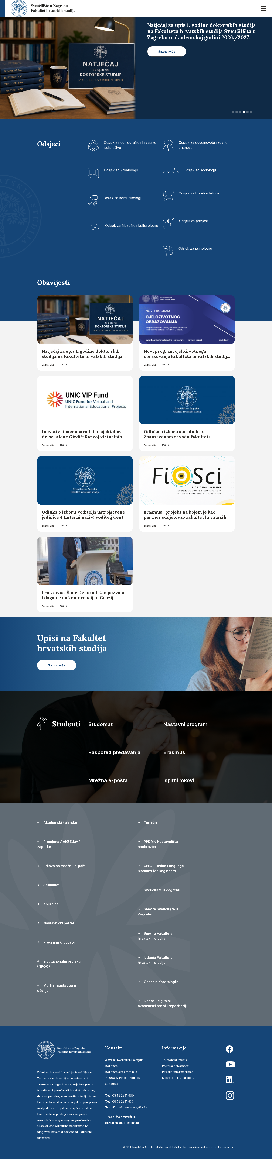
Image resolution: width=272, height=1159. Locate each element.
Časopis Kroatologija (161, 982)
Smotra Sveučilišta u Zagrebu (158, 911)
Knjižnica (50, 904)
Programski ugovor (58, 942)
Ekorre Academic (226, 1147)
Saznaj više (48, 364)
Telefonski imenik (174, 1060)
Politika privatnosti (175, 1066)
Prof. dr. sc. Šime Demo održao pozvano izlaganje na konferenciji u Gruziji (84, 595)
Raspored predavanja (114, 752)
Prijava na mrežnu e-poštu (65, 866)
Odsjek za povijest (193, 221)
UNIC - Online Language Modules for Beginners (161, 868)
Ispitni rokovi (178, 780)
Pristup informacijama (177, 1072)
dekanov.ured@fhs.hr (133, 1107)
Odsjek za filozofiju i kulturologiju (131, 225)
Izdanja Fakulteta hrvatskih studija (155, 960)
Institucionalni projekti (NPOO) (59, 964)
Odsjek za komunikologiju (123, 198)
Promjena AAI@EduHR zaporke (59, 844)
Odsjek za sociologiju (200, 170)
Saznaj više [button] (166, 51)
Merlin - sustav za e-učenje (57, 988)
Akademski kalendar (60, 822)
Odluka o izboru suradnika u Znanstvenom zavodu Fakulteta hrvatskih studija (177, 436)
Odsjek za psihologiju (195, 248)
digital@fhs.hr (129, 1123)
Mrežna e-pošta (108, 780)
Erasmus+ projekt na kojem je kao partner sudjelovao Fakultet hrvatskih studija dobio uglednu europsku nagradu (185, 519)
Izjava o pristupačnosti (178, 1078)
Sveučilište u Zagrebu (161, 890)
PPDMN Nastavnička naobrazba (158, 844)
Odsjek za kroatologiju (121, 170)
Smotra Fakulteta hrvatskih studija (155, 936)
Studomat (100, 724)
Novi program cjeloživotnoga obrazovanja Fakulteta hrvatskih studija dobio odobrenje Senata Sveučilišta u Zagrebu (186, 358)
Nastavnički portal (58, 923)
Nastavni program (185, 724)
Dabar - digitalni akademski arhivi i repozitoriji (162, 1003)
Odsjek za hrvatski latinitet (199, 193)
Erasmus (174, 752)
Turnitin (150, 822)
